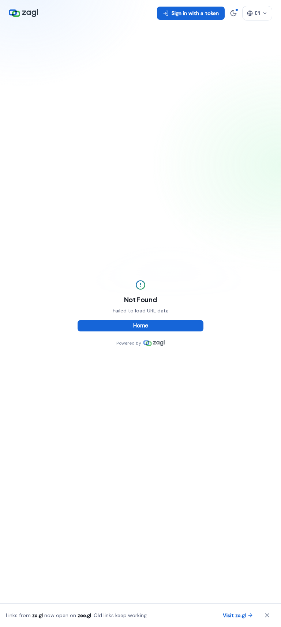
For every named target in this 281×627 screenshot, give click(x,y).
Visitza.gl (234, 615)
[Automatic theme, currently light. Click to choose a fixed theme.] (233, 13)
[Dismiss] (267, 615)
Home (140, 325)
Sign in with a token (195, 13)
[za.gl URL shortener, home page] (23, 13)
